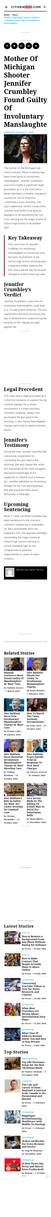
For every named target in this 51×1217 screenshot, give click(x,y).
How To (26, 932)
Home (7, 15)
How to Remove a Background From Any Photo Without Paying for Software (34, 940)
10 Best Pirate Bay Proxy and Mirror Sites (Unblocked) (33, 1166)
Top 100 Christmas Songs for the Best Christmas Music (33, 1065)
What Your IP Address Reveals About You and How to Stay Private (34, 1037)
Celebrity (27, 1081)
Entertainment (29, 1058)
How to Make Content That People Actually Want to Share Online (31, 964)
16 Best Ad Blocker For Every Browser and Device (33, 1143)
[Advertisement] (27, 36)
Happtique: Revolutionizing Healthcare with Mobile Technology (33, 1120)
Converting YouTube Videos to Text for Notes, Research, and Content (33, 989)
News (15, 15)
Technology (28, 979)
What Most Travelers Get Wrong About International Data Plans (33, 1014)
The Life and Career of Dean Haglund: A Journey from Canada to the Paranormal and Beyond (34, 1091)
